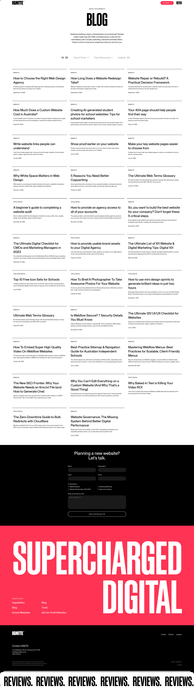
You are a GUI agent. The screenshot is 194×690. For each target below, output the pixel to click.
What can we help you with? (76, 494)
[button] (179, 3)
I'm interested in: (72, 484)
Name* (70, 466)
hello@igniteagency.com (19, 652)
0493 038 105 (16, 654)
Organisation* (102, 466)
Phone (100, 475)
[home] (18, 3)
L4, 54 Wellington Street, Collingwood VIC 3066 (26, 650)
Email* (70, 475)
